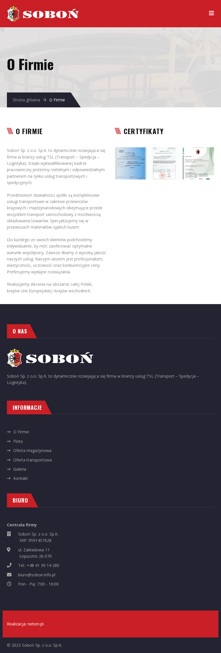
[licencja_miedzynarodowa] (164, 163)
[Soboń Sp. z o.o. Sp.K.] (43, 8)
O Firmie (21, 431)
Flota (18, 441)
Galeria (19, 469)
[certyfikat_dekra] (198, 163)
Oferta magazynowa (32, 450)
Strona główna (26, 100)
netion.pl (35, 624)
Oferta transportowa (32, 460)
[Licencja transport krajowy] (131, 163)
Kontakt (20, 478)
